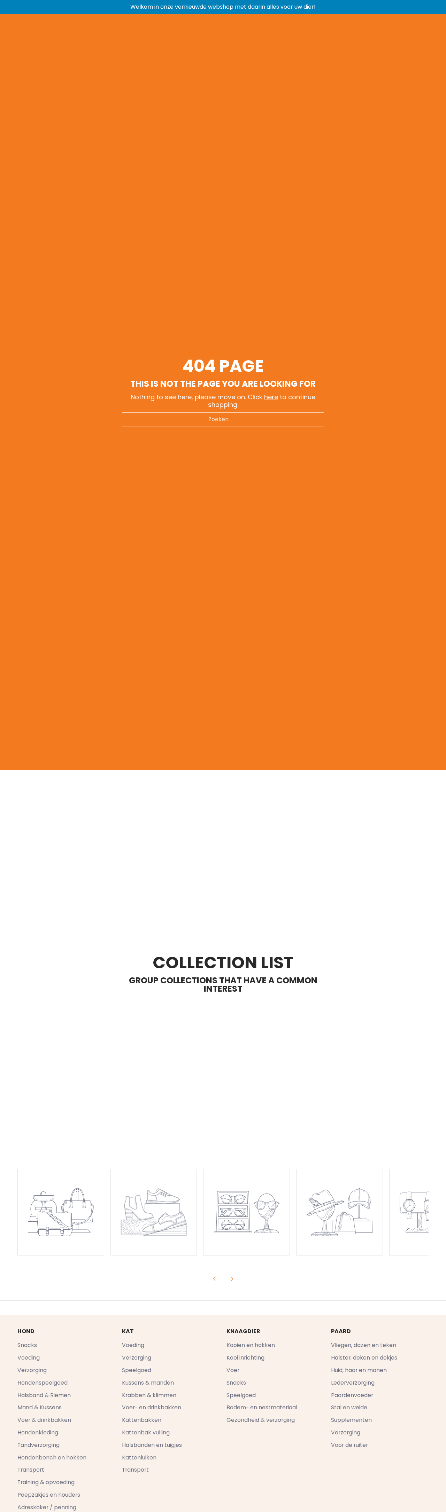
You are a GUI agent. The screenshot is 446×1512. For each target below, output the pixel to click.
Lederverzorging (353, 1383)
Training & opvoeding (46, 1482)
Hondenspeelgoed (42, 1383)
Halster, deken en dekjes (364, 1358)
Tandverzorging (38, 1445)
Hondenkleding (37, 1432)
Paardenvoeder (352, 1395)
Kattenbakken (141, 1420)
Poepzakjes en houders (48, 1495)
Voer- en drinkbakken (151, 1407)
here (271, 397)
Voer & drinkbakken (44, 1420)
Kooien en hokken (250, 1345)
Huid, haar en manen (359, 1370)
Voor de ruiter (349, 1445)
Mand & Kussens (39, 1407)
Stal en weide (349, 1407)
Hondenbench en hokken (51, 1458)
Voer (232, 1370)
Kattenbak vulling (146, 1432)
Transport (30, 1470)
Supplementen (351, 1420)
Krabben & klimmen (149, 1395)
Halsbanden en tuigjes (152, 1445)
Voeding (28, 1358)
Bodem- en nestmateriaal (261, 1407)
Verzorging (32, 1370)
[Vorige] (214, 1278)
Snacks (27, 1345)
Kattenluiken (139, 1458)
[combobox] (223, 419)
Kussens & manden (148, 1383)
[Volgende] (231, 1278)
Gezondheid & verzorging (260, 1420)
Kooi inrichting (245, 1358)
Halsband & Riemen (44, 1395)
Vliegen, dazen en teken (363, 1345)
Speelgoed (136, 1370)
